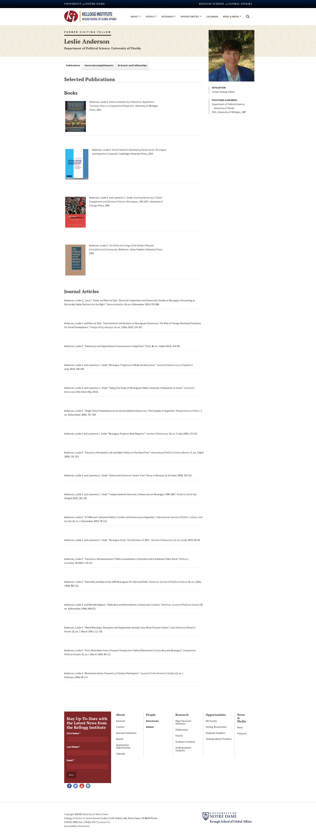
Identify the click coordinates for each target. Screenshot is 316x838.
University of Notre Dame (95, 814)
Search (248, 18)
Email (70, 760)
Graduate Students (185, 741)
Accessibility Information (77, 826)
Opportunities (190, 16)
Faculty (179, 735)
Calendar (212, 16)
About (135, 16)
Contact (120, 726)
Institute (120, 721)
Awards (120, 738)
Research (168, 16)
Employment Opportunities (123, 746)
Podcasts (242, 733)
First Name (73, 733)
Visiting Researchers (216, 726)
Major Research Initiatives (183, 722)
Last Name (73, 746)
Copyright (69, 814)
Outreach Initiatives (126, 733)
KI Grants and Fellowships (132, 65)
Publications (73, 65)
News (240, 727)
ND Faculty (211, 721)
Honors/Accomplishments (99, 65)
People (150, 16)
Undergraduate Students (183, 749)
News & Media (231, 16)
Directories (152, 721)
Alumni (150, 726)
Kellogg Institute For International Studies (86, 818)
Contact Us (104, 822)
